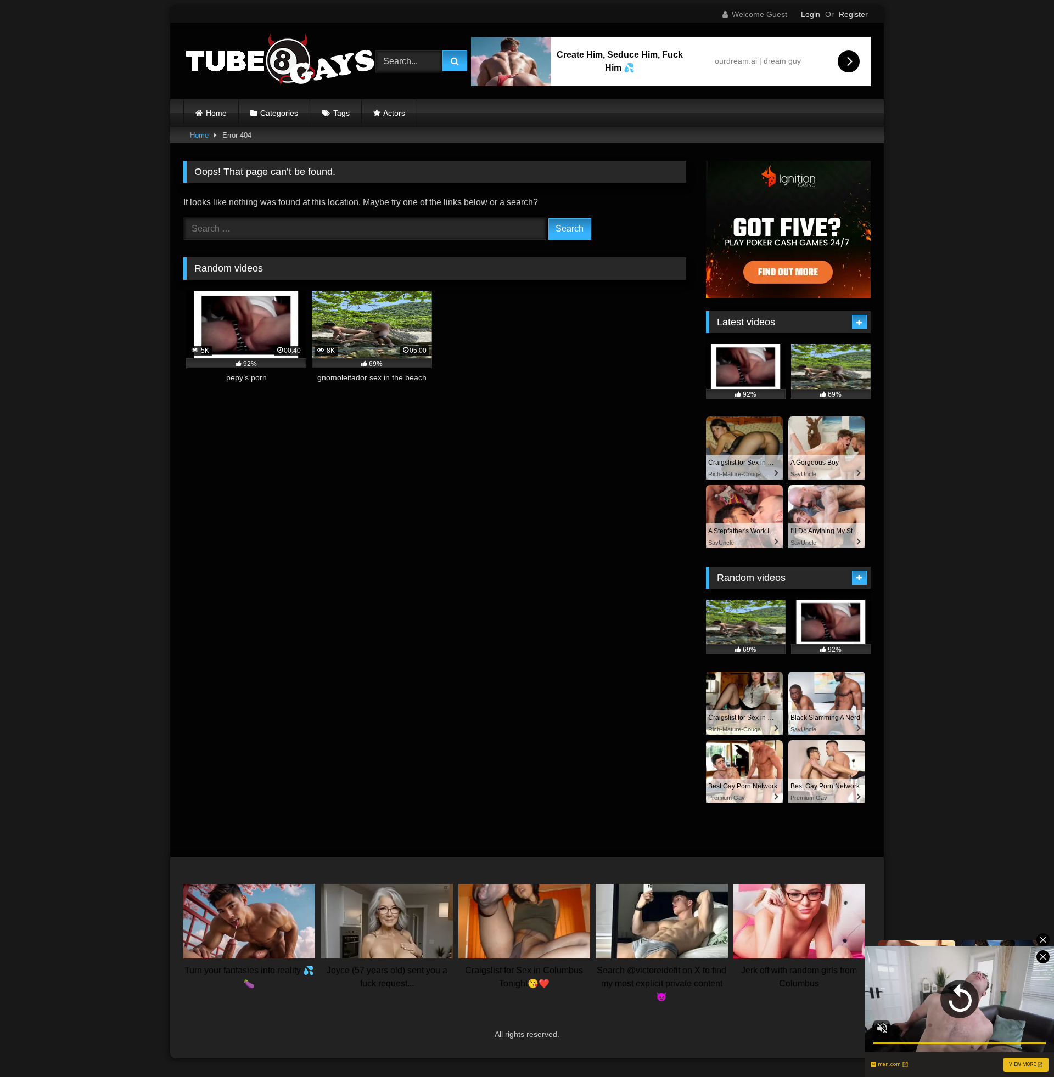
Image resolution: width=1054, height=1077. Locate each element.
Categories (279, 113)
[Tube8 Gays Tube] (279, 61)
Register (853, 14)
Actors (394, 113)
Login (810, 14)
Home (216, 113)
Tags (341, 113)
